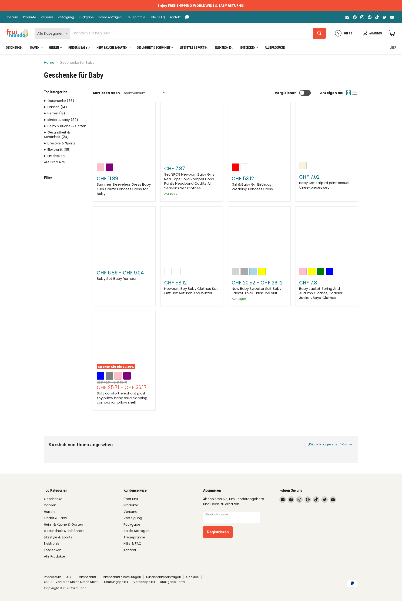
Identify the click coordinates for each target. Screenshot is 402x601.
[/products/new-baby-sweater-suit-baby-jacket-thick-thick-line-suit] (259, 237)
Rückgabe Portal (172, 582)
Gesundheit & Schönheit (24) (57, 134)
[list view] (355, 93)
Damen (35, 47)
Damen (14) (57, 107)
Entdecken (248, 47)
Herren (54, 47)
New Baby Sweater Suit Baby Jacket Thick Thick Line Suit (256, 291)
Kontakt (175, 17)
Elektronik (223, 47)
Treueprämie (135, 17)
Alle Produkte (275, 47)
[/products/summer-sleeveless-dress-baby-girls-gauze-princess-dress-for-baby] (124, 133)
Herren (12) (56, 113)
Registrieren (218, 532)
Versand (47, 17)
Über (393, 47)
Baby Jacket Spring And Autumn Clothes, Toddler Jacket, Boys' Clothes (320, 293)
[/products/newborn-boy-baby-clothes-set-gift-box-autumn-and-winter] (191, 237)
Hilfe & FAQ (157, 17)
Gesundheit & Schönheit (154, 47)
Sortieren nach (106, 93)
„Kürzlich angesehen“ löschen (331, 444)
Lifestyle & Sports (193, 47)
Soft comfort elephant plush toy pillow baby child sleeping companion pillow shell (122, 398)
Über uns (12, 17)
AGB (69, 577)
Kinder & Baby (78, 47)
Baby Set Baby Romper (117, 278)
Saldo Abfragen (110, 17)
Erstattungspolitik (115, 582)
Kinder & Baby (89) (62, 120)
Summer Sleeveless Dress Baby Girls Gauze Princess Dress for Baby (124, 189)
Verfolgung (66, 17)
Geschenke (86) (60, 101)
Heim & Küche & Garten (112, 47)
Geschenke (13, 47)
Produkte (29, 17)
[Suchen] (319, 33)
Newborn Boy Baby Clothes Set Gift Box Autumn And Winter (191, 291)
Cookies (192, 577)
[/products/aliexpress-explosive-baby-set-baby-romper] (124, 237)
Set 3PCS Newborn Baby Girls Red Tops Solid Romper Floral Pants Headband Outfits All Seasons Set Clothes (189, 181)
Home (49, 62)
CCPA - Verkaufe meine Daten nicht (70, 582)
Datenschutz (87, 577)
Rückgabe (86, 17)
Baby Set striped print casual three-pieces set (324, 185)
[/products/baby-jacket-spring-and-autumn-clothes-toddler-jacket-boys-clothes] (326, 237)
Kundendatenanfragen (163, 577)
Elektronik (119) (59, 149)
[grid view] (348, 93)
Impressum (52, 577)
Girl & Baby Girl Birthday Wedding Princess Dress (252, 186)
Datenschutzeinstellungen (121, 577)
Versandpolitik (144, 582)
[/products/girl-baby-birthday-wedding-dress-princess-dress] (259, 133)
